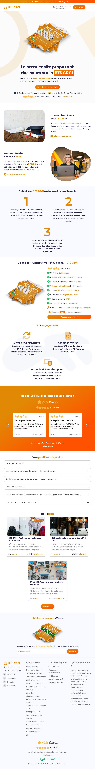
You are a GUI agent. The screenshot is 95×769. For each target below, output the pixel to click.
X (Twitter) (11, 686)
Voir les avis (67, 96)
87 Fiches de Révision (42, 78)
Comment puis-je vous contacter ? (21, 502)
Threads (10, 682)
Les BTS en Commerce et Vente (36, 688)
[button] (7, 425)
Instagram (11, 678)
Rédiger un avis (47, 446)
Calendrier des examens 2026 (36, 707)
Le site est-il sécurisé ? (15, 487)
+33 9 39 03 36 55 (13, 667)
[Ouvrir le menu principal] (89, 7)
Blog (28, 735)
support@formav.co (15, 670)
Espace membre (33, 728)
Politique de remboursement (55, 677)
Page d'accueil (32, 666)
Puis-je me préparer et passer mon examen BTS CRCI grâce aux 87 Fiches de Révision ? (43, 495)
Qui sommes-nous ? (35, 722)
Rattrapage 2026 (33, 712)
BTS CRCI (28, 81)
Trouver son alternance (36, 677)
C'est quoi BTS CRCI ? (15, 463)
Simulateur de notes (34, 670)
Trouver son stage (34, 673)
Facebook (11, 674)
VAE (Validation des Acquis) (34, 716)
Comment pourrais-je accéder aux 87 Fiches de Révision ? (30, 471)
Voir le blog (47, 606)
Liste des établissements (32, 694)
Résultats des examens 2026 (36, 700)
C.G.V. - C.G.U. (53, 666)
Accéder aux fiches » (69, 317)
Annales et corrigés (34, 684)
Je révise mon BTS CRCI (47, 87)
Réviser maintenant (62, 136)
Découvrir (79, 7)
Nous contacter (32, 732)
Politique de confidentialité (54, 671)
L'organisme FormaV (35, 725)
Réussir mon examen (16, 174)
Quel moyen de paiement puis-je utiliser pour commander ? (32, 479)
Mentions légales (55, 682)
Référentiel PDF (33, 680)
